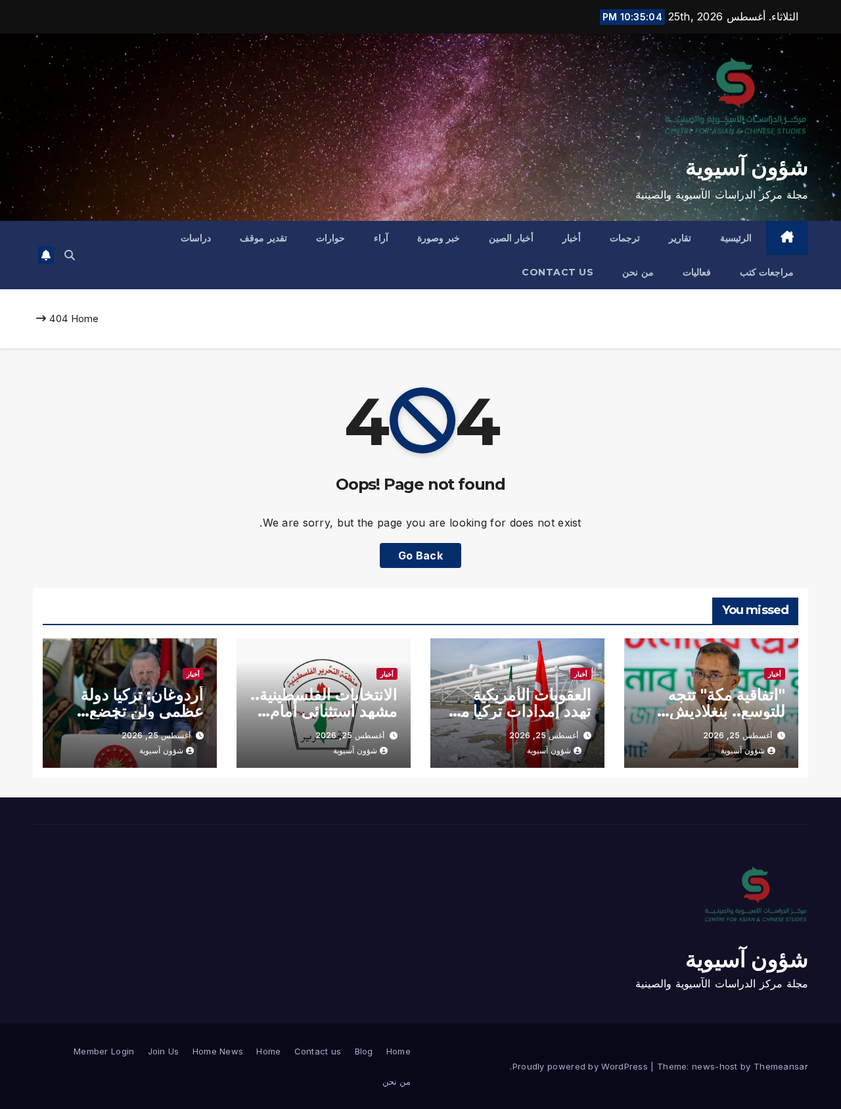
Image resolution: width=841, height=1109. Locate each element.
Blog (364, 1051)
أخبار (571, 238)
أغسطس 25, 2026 (737, 735)
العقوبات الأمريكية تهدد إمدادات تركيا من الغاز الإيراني (520, 711)
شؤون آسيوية (746, 167)
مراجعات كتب (767, 272)
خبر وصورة (439, 238)
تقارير (680, 238)
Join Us (163, 1051)
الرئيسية (736, 238)
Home (85, 318)
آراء (381, 238)
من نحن (638, 272)
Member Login (104, 1051)
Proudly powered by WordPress (581, 1066)
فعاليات (697, 272)
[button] (69, 255)
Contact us (557, 272)
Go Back (420, 555)
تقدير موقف (263, 238)
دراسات (196, 238)
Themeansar (781, 1066)
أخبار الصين (511, 238)
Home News (218, 1051)
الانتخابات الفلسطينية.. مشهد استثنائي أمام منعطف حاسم (324, 711)
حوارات (330, 238)
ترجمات (625, 238)
